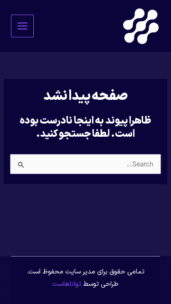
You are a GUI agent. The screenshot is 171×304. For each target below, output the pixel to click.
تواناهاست (66, 284)
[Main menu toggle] (22, 26)
